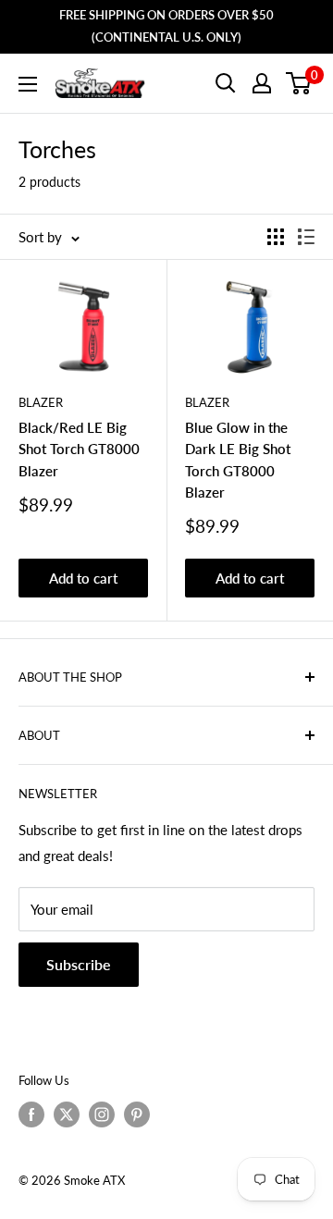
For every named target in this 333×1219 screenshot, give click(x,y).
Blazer (40, 402)
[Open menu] (27, 84)
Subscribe (78, 964)
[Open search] (226, 83)
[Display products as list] (306, 236)
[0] (299, 83)
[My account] (262, 83)
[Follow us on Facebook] (31, 1114)
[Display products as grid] (275, 236)
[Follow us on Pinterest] (137, 1114)
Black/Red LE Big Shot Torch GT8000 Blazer (79, 449)
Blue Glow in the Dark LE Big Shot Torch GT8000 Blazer (237, 459)
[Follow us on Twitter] (67, 1114)
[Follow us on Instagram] (102, 1114)
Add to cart (83, 578)
